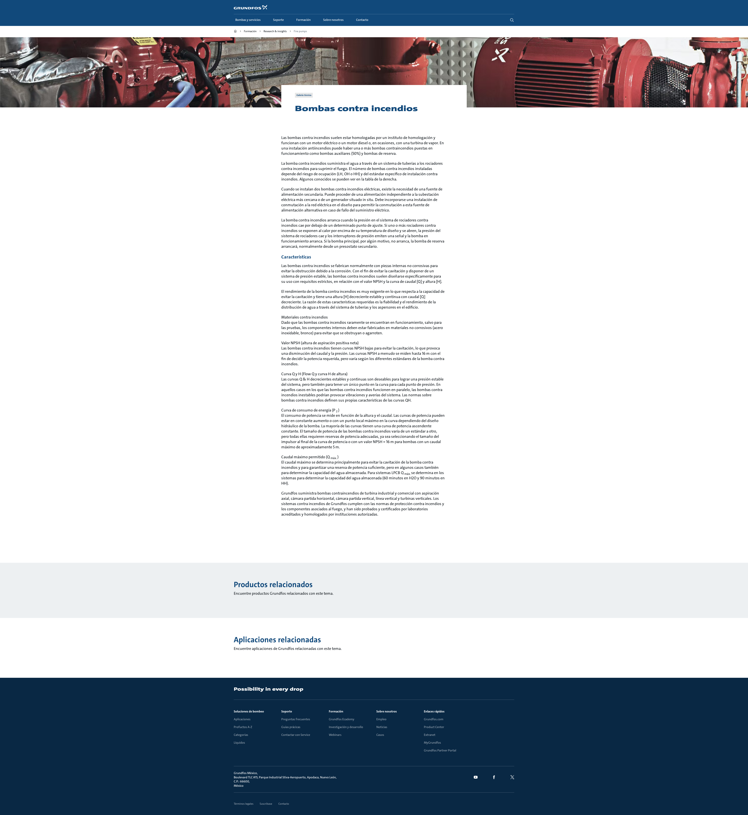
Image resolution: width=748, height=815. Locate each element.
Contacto (283, 803)
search (512, 20)
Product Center (434, 727)
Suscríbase (266, 803)
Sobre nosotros (386, 711)
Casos (380, 735)
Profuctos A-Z (243, 727)
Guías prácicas (290, 727)
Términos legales (243, 803)
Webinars (335, 735)
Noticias (381, 727)
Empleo (381, 719)
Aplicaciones (242, 719)
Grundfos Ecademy (341, 719)
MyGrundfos (432, 743)
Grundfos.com (433, 719)
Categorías (241, 735)
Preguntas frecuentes (295, 719)
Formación (336, 711)
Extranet (429, 735)
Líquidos (239, 743)
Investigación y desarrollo (346, 727)
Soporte (286, 711)
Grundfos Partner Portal (440, 750)
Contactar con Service (295, 735)
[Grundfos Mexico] (235, 32)
